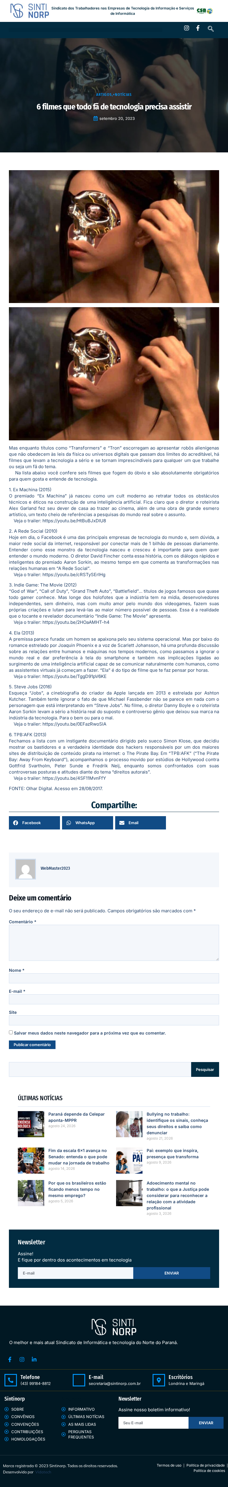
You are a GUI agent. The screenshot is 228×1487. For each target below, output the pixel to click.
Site (13, 1012)
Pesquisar (205, 1069)
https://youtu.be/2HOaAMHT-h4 (76, 622)
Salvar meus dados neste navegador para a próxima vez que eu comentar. (90, 1032)
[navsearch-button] (211, 29)
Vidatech (43, 1472)
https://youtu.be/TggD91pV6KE (74, 676)
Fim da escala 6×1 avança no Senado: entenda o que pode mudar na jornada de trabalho (79, 1156)
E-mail (17, 991)
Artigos (104, 94)
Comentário (23, 921)
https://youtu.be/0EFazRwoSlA (74, 724)
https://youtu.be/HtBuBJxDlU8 (74, 520)
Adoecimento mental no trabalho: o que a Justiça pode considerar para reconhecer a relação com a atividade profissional (178, 1195)
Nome (17, 970)
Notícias (123, 94)
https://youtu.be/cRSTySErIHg (73, 574)
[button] (85, 30)
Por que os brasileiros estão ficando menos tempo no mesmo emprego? (77, 1189)
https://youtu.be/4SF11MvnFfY (74, 778)
